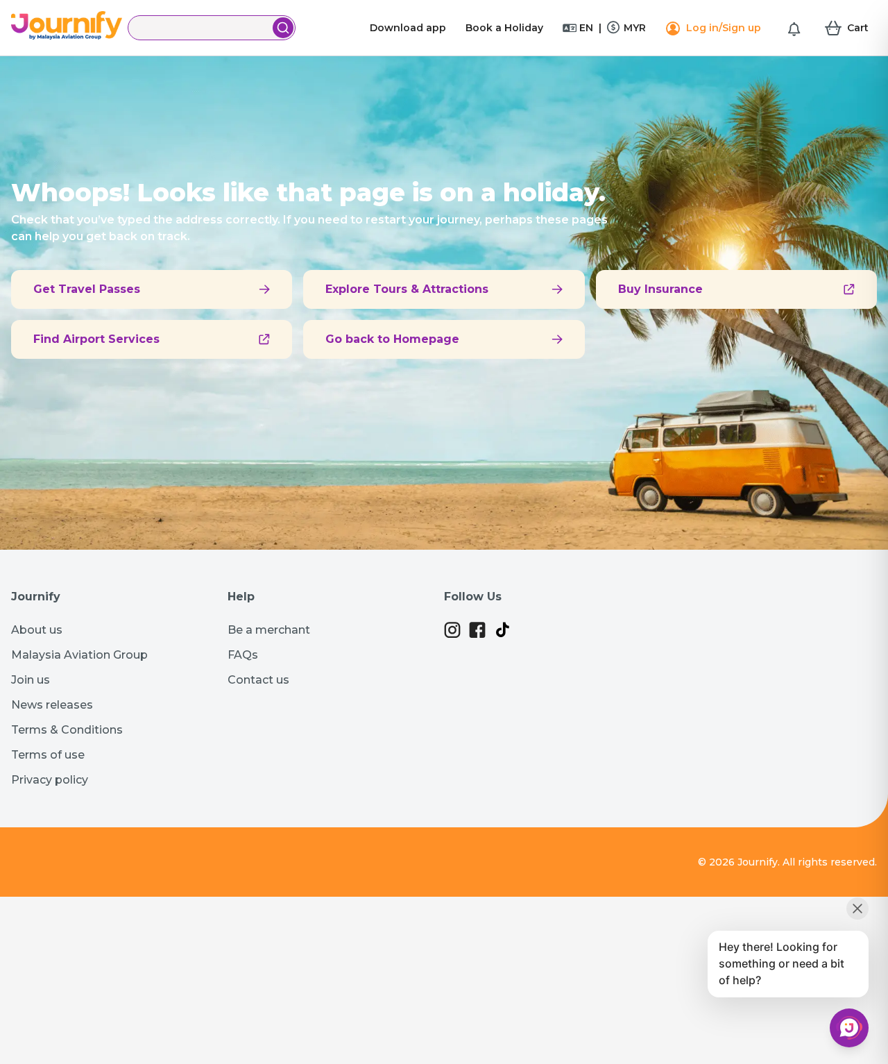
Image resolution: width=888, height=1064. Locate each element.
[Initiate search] (283, 27)
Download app (408, 28)
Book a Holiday (504, 28)
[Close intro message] (857, 908)
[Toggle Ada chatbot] (849, 1027)
